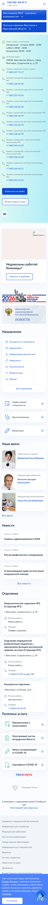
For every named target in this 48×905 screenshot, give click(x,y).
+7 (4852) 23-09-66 (17, 674)
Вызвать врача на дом (15, 202)
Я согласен (12, 901)
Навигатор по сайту (11, 863)
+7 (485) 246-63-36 (15, 157)
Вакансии (6, 852)
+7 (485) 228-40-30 (15, 84)
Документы (7, 868)
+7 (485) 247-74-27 (15, 72)
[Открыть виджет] (41, 895)
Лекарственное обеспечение (15, 842)
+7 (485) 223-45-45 (15, 95)
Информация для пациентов (15, 827)
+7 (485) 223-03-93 (15, 125)
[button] (44, 4)
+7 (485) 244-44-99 (15, 116)
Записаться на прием (15, 191)
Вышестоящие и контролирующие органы (22, 873)
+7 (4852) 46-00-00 (17, 708)
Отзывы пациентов (11, 858)
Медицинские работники (14, 832)
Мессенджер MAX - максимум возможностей (19, 15)
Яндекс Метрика (10, 882)
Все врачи (7, 516)
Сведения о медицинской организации (20, 821)
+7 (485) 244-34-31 (15, 169)
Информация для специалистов (17, 847)
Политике (6, 894)
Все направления (24, 389)
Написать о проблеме (19, 277)
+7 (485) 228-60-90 (15, 134)
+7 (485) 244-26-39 (15, 146)
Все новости (24, 584)
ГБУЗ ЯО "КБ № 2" (17, 2)
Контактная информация (13, 837)
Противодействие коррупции (24, 808)
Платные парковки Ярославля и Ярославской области (20, 27)
